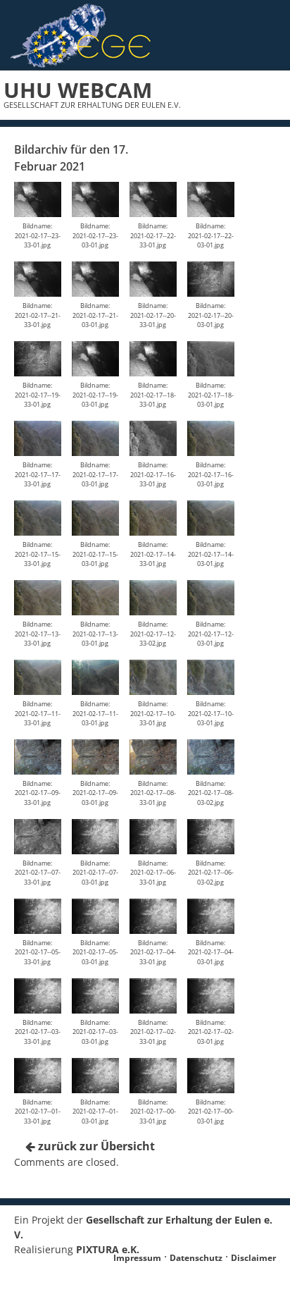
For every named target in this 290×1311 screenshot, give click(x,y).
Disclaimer (253, 1258)
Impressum (137, 1258)
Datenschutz (196, 1258)
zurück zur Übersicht (95, 1146)
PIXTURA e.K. (107, 1249)
